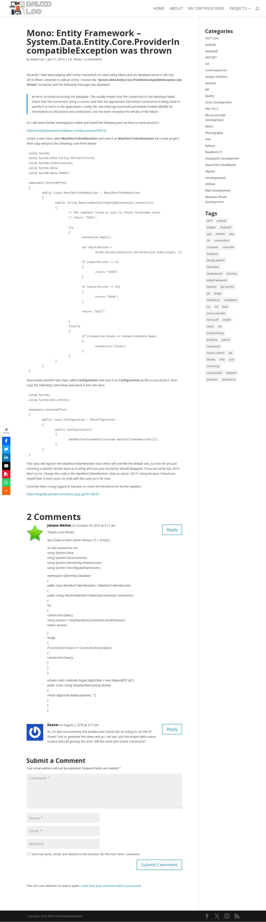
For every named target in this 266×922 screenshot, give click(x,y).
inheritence (213, 300)
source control (215, 353)
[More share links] (6, 491)
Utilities (210, 184)
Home (158, 9)
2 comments (93, 59)
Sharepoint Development (222, 158)
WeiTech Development (65, 916)
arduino (220, 234)
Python (210, 146)
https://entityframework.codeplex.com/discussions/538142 (66, 130)
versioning (213, 366)
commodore (221, 240)
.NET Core (212, 38)
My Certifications (206, 9)
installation (230, 300)
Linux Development (218, 102)
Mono (77, 59)
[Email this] (6, 466)
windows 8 (228, 379)
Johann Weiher (59, 525)
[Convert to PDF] (6, 474)
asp (231, 234)
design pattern (215, 260)
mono (210, 326)
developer (213, 267)
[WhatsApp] (6, 482)
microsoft (212, 320)
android (221, 221)
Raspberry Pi (213, 152)
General (210, 83)
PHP (208, 139)
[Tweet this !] (6, 449)
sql (230, 353)
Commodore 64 (216, 70)
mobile (227, 320)
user (231, 359)
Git (207, 89)
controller (228, 247)
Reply (172, 529)
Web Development (217, 190)
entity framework (217, 280)
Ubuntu (210, 171)
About (176, 9)
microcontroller (216, 313)
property (212, 340)
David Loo (37, 59)
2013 (210, 221)
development (215, 273)
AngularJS (211, 51)
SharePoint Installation (220, 165)
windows (212, 379)
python (226, 340)
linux (225, 306)
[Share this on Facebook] (6, 441)
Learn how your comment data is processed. (111, 886)
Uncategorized (215, 178)
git (208, 293)
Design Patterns (216, 77)
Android (210, 45)
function (211, 286)
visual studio (214, 373)
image (218, 293)
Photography (214, 133)
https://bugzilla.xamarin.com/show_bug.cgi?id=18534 (63, 494)
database (212, 254)
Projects (238, 9)
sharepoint (213, 346)
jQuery (209, 96)
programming (215, 333)
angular (211, 227)
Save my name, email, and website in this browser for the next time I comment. (86, 854)
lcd (216, 306)
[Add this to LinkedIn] (6, 457)
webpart (231, 373)
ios (209, 306)
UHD (222, 359)
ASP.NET (211, 57)
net (220, 326)
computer (212, 247)
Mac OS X (211, 109)
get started (227, 286)
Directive (232, 273)
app (209, 234)
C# (70, 59)
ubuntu (211, 359)
